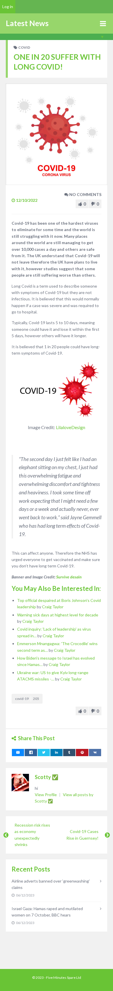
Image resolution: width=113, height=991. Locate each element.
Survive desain (69, 576)
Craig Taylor (52, 606)
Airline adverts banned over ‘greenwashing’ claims (51, 884)
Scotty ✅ (46, 777)
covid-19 (27, 698)
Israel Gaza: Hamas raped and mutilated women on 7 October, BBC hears (47, 911)
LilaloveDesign (70, 427)
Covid (24, 47)
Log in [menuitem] (7, 6)
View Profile (46, 794)
